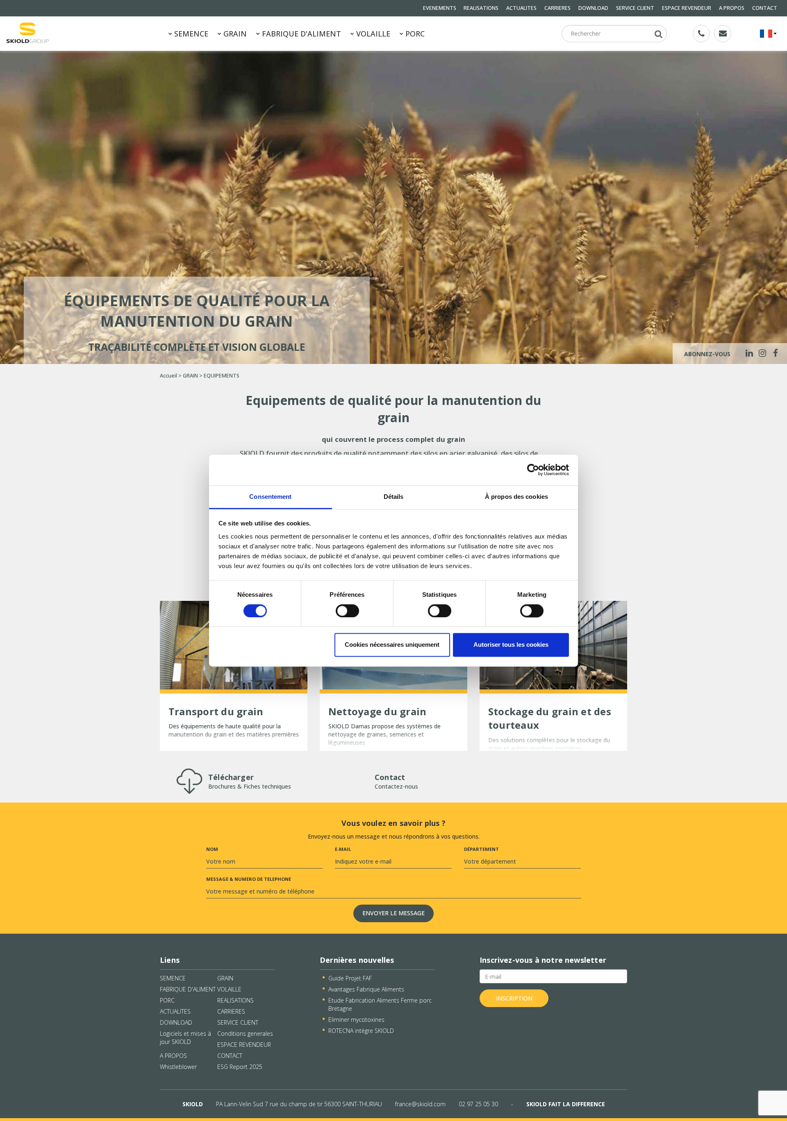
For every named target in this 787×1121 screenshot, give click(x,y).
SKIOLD (192, 1104)
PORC (414, 34)
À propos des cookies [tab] (516, 496)
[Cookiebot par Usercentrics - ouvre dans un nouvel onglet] (533, 470)
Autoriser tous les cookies (510, 644)
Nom (212, 849)
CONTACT (764, 8)
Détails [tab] (394, 496)
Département (481, 849)
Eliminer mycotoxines (356, 1019)
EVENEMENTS (439, 8)
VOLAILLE (372, 34)
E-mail (343, 849)
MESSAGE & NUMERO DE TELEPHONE (248, 879)
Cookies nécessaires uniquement (392, 644)
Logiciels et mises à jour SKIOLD (185, 1038)
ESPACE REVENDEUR (686, 8)
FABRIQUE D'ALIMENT (300, 34)
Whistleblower (178, 1067)
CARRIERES (557, 8)
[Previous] (11, 206)
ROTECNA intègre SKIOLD (361, 1031)
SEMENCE (190, 34)
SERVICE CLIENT (635, 8)
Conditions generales (245, 1033)
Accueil (168, 375)
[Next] (775, 206)
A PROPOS (731, 8)
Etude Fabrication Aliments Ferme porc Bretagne (380, 1004)
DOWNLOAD (593, 8)
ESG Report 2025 (239, 1067)
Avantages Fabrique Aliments (366, 989)
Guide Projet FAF (350, 978)
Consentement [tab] (270, 496)
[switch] (347, 610)
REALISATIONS (481, 8)
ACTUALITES (521, 8)
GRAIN (234, 34)
